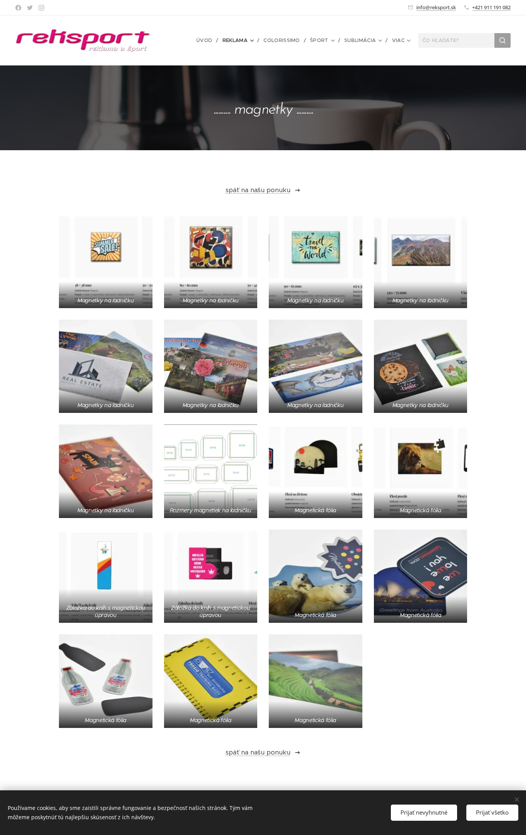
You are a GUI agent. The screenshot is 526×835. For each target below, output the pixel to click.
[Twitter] (30, 7)
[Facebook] (18, 7)
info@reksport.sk (436, 7)
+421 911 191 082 (491, 7)
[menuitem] (206, 40)
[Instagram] (41, 7)
